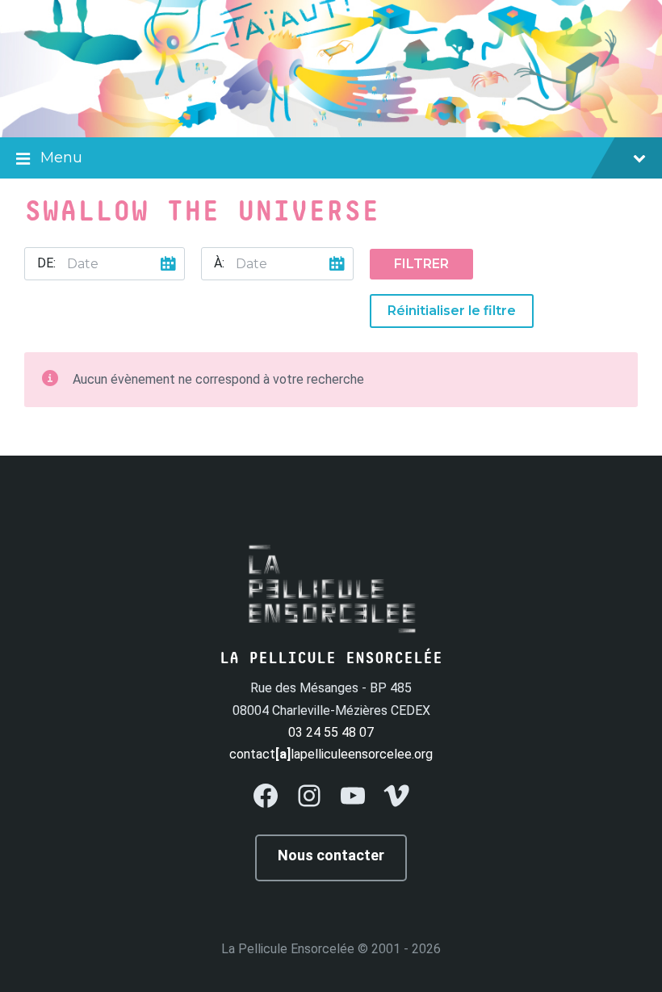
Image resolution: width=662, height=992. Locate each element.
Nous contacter (331, 855)
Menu (61, 157)
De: (46, 263)
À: (219, 263)
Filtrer (421, 263)
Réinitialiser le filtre (452, 310)
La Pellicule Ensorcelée (287, 948)
